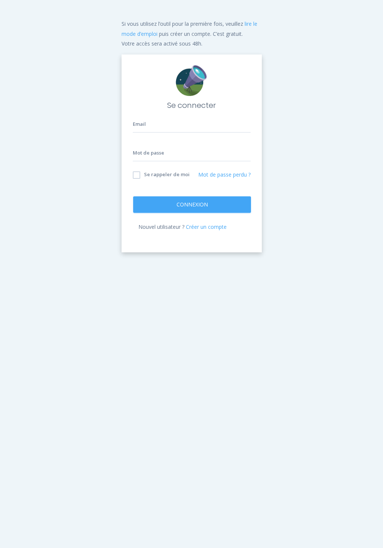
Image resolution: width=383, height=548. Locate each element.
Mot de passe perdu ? (224, 174)
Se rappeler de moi (166, 174)
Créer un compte (206, 226)
